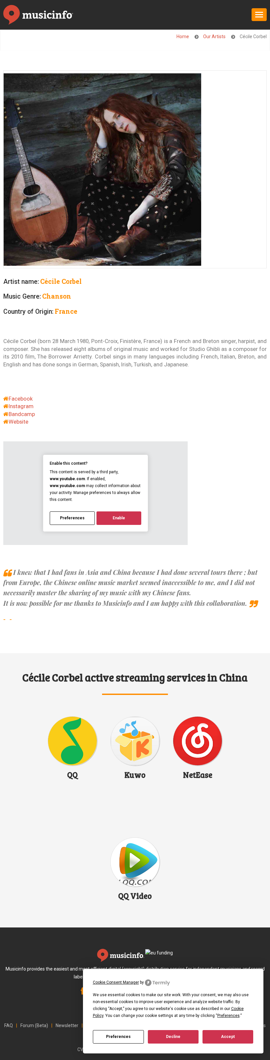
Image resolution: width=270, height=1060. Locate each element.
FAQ (8, 1025)
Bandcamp (22, 414)
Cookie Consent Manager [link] (116, 982)
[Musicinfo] (38, 15)
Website (18, 421)
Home (183, 36)
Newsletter (67, 1025)
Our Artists (215, 36)
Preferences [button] (228, 1015)
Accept (228, 1036)
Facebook (21, 398)
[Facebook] (82, 991)
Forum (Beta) (34, 1025)
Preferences (118, 1036)
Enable (119, 518)
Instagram (21, 406)
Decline (173, 1036)
